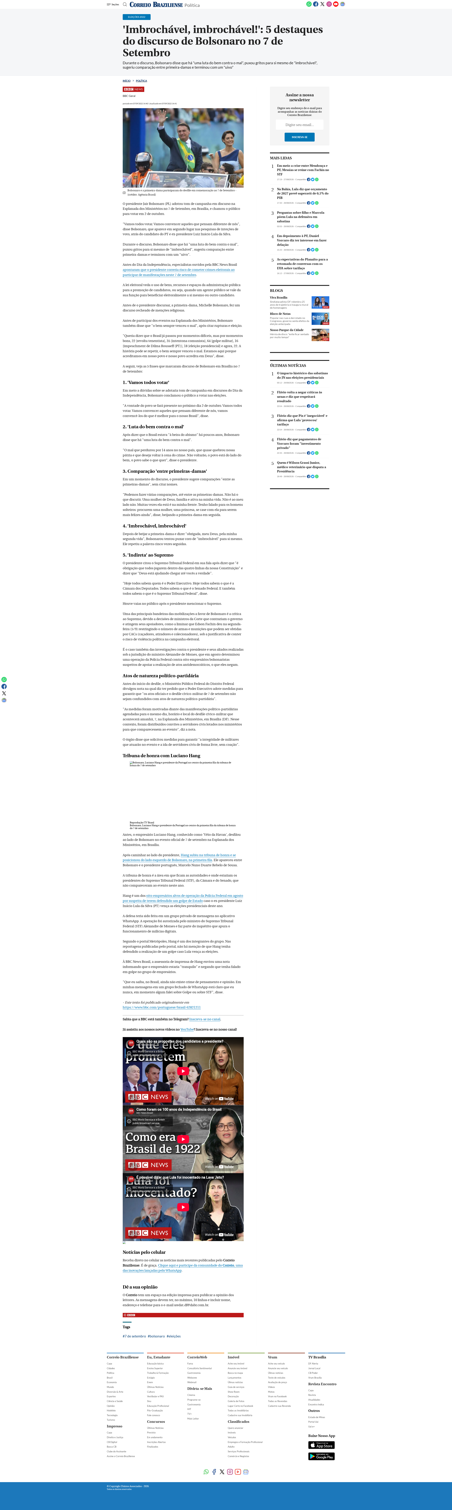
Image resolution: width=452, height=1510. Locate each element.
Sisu (149, 1401)
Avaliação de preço (277, 1382)
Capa (109, 1363)
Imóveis (232, 1432)
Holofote (111, 1410)
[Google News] (342, 6)
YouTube (187, 1029)
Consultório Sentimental (199, 1368)
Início (126, 80)
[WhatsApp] (309, 6)
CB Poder (313, 1372)
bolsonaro (157, 1336)
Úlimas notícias (235, 1382)
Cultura (151, 1391)
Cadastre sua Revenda (279, 1405)
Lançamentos (234, 1377)
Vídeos (271, 1387)
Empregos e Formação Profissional (245, 1442)
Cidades (111, 1368)
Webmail (191, 1382)
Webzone (192, 1377)
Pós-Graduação (155, 1410)
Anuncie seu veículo (278, 1368)
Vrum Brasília (315, 1377)
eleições (175, 1336)
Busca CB (111, 1446)
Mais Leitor (193, 1418)
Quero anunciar (235, 1428)
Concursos (156, 1422)
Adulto (231, 1446)
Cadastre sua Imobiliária (240, 1415)
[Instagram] (329, 6)
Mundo (110, 1387)
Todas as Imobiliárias (238, 1410)
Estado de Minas (316, 1417)
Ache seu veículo (276, 1363)
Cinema (191, 1395)
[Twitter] (322, 6)
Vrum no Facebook (277, 1396)
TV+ (189, 1413)
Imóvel (233, 1357)
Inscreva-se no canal (204, 1019)
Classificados (238, 1422)
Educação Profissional (158, 1405)
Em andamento (154, 1437)
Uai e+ (311, 1426)
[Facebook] (315, 6)
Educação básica (155, 1363)
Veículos (232, 1437)
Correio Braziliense (123, 1357)
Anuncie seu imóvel (237, 1368)
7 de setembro (135, 1336)
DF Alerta (313, 1363)
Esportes (111, 1396)
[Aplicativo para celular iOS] (321, 1445)
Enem (150, 1382)
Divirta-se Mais (199, 1389)
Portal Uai (313, 1421)
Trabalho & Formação (158, 1372)
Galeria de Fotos (236, 1401)
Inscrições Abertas (156, 1442)
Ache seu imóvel (236, 1363)
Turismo (111, 1419)
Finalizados (152, 1446)
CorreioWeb (197, 1357)
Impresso (114, 1426)
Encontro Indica (316, 1404)
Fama (190, 1363)
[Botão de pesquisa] (124, 4)
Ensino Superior (155, 1368)
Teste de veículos (276, 1377)
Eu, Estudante (158, 1357)
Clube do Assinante (116, 1451)
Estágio (151, 1377)
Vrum (272, 1357)
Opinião (111, 1405)
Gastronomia (194, 1372)
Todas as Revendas (277, 1401)
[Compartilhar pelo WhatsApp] (317, 180)
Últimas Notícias (155, 1387)
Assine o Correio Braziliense (121, 1456)
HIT (189, 1409)
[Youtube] (335, 6)
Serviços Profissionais (238, 1451)
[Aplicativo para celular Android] (321, 1456)
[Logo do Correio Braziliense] (156, 4)
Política (192, 4)
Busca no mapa (235, 1372)
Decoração (233, 1396)
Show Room (234, 1391)
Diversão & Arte (115, 1391)
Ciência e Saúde (115, 1401)
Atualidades (314, 1399)
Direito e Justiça (115, 1437)
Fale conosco (153, 1415)
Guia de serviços (236, 1387)
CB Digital (112, 1442)
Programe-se (194, 1399)
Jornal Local (314, 1368)
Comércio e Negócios (238, 1456)
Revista (312, 1395)
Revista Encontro (322, 1384)
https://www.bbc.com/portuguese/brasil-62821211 (162, 1007)
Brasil (109, 1377)
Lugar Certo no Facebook (240, 1405)
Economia (112, 1382)
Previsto (151, 1432)
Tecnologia (112, 1415)
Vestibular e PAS (155, 1396)
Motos (271, 1391)
